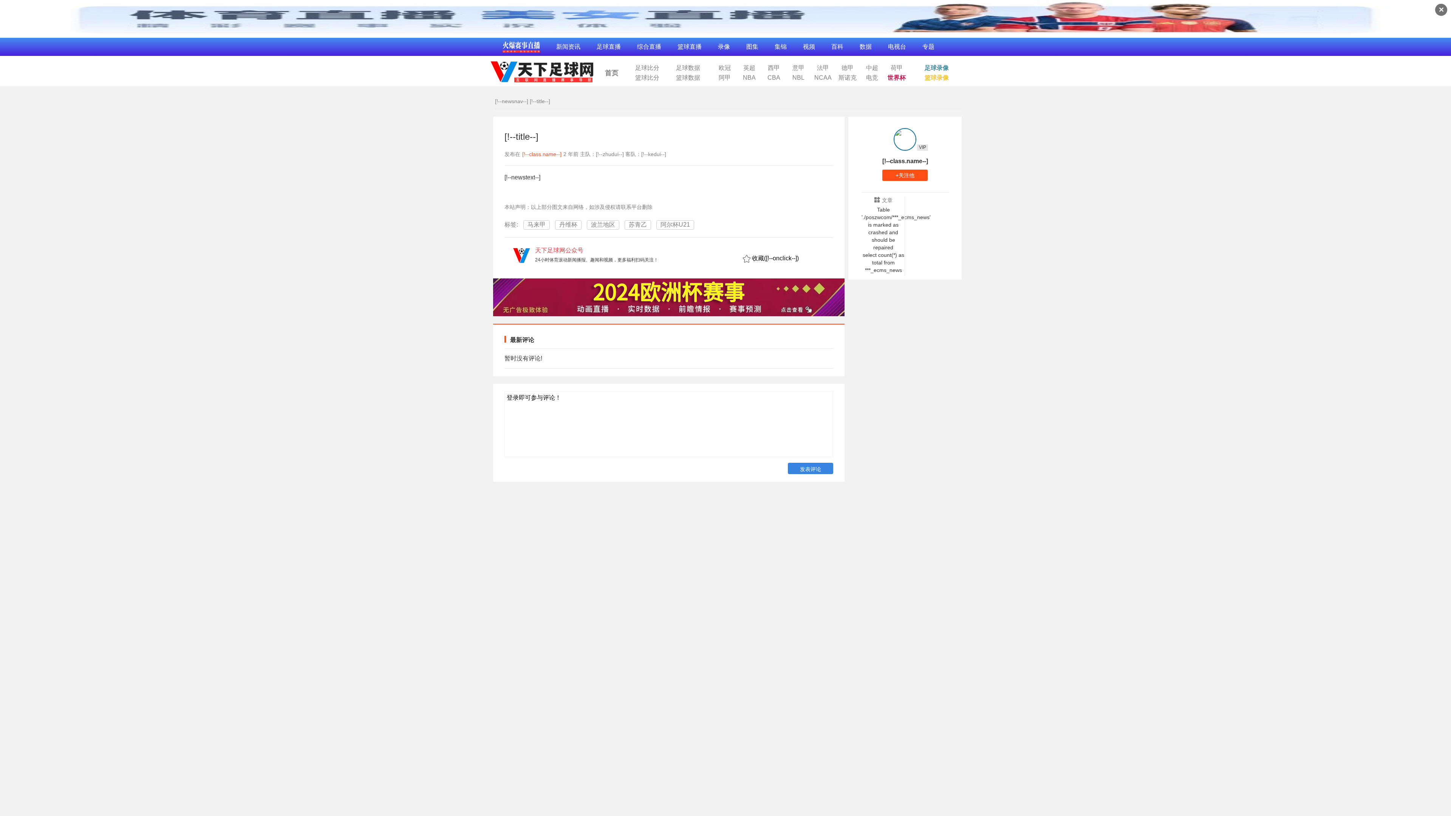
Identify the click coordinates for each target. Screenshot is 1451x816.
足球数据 (688, 68)
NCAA (823, 78)
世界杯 (897, 78)
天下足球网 (541, 70)
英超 (749, 68)
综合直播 (649, 46)
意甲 (798, 68)
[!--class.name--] (542, 154)
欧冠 (725, 68)
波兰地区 (603, 224)
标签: (511, 224)
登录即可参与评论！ (534, 397)
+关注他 (905, 175)
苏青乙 (638, 224)
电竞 (872, 78)
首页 (612, 73)
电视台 (897, 46)
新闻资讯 (568, 46)
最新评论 (522, 340)
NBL (798, 78)
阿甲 (725, 78)
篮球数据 (688, 78)
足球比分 (647, 68)
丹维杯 (568, 224)
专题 (928, 46)
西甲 (774, 68)
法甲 (823, 68)
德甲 (848, 68)
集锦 (781, 46)
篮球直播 (690, 46)
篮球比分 (647, 78)
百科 (837, 46)
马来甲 (536, 224)
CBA (773, 78)
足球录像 (937, 68)
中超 (872, 68)
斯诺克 (847, 78)
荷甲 (897, 68)
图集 (752, 46)
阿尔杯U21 (675, 224)
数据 (866, 46)
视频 (809, 46)
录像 (724, 46)
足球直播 (609, 46)
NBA (749, 78)
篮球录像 (937, 78)
